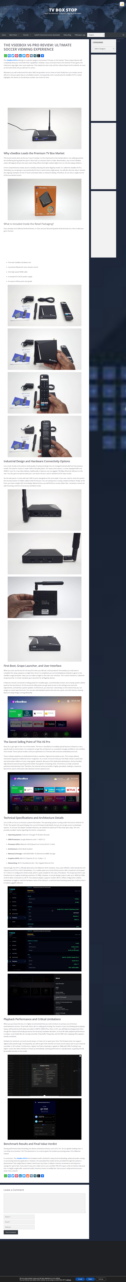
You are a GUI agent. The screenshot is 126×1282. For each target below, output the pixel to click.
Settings (100, 1279)
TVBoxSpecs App (80, 35)
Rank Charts (13, 35)
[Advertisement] (63, 20)
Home (4, 35)
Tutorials (26, 35)
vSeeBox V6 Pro (22, 1158)
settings (68, 1280)
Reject (90, 1279)
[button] (123, 34)
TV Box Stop (63, 10)
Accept (80, 1279)
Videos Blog (67, 35)
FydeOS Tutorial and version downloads (47, 35)
